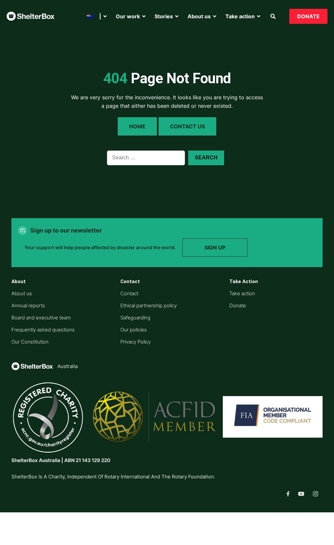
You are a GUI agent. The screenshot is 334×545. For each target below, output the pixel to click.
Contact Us (187, 126)
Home (137, 126)
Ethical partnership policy (148, 305)
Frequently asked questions (43, 330)
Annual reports (28, 305)
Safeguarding (135, 317)
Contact (129, 293)
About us (21, 293)
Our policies (133, 330)
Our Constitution (30, 342)
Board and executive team (41, 317)
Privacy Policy (135, 342)
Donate (308, 16)
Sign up (215, 247)
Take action (242, 293)
